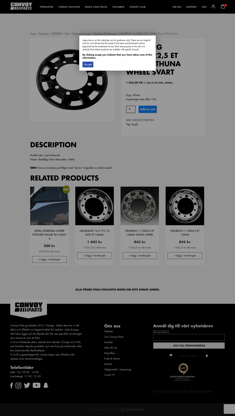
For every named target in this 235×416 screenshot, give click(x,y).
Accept (88, 64)
